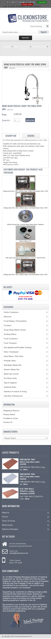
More (25, 469)
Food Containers (13, 339)
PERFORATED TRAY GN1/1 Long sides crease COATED (29, 461)
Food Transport (13, 343)
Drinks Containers (13, 312)
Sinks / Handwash (21, 46)
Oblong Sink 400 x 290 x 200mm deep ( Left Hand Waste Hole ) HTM (25, 274)
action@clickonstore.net (18, 553)
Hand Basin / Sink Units (16, 356)
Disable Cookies (27, 4)
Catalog (7, 46)
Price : (4, 114)
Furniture (9, 325)
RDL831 (25, 49)
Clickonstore (33, 17)
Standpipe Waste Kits (14, 365)
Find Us (5, 517)
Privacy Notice (9, 414)
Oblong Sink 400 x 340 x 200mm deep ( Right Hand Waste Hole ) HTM (25, 191)
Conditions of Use (10, 418)
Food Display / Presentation (17, 321)
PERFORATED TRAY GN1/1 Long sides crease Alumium (29, 476)
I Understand (42, 2)
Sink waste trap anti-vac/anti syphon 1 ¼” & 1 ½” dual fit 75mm (25, 258)
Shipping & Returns (11, 410)
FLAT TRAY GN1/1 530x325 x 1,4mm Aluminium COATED (27, 491)
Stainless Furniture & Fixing (17, 391)
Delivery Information (10, 529)
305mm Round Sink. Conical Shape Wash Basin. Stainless (25, 224)
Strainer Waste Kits (13, 369)
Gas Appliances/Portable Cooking (19, 347)
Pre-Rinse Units (39, 46)
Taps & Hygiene (12, 383)
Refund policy (7, 525)
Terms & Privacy (8, 521)
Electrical (10, 317)
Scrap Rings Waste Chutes (16, 330)
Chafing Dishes (12, 334)
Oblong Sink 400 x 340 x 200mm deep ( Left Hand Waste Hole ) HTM (25, 208)
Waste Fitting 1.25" (25, 241)
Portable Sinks (11, 361)
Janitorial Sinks (11, 387)
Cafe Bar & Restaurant (15, 396)
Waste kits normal (13, 374)
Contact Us (7, 422)
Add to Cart (30, 120)
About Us (5, 512)
